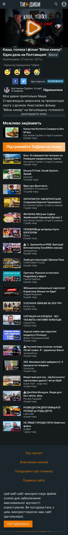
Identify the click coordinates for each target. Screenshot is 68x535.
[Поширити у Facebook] (15, 81)
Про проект (34, 453)
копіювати (55, 81)
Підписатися (53, 90)
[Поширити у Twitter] (24, 81)
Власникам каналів (34, 462)
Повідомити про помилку (34, 471)
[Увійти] (64, 4)
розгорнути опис (34, 114)
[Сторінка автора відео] (7, 90)
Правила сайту (34, 480)
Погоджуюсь (18, 524)
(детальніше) (13, 516)
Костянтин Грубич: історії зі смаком (26, 89)
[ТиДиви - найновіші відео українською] (30, 5)
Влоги (53, 55)
